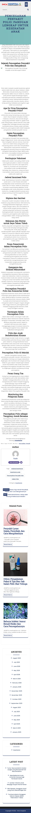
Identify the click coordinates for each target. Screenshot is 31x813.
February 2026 (16, 683)
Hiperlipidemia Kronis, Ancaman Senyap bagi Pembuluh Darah (16, 777)
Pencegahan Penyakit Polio (15, 475)
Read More (8, 544)
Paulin (15, 458)
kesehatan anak (15, 472)
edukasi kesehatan (17, 468)
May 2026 (17, 670)
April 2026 (17, 675)
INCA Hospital (21, 811)
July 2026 (17, 662)
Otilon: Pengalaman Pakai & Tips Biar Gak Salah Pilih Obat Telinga (15, 581)
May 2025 (17, 720)
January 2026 (16, 687)
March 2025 (17, 728)
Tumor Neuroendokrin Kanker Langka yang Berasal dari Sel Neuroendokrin (16, 769)
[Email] (21, 462)
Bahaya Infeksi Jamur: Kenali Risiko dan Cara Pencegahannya (15, 624)
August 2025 (17, 707)
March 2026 (17, 679)
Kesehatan (18, 440)
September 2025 (16, 703)
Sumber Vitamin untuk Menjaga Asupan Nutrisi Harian (17, 783)
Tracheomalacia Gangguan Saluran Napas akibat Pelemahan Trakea (17, 796)
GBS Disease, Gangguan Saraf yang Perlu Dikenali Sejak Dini (16, 789)
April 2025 (17, 724)
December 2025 (16, 691)
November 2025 (17, 695)
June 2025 (16, 716)
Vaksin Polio (15, 479)
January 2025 (16, 732)
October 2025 (16, 699)
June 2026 (16, 666)
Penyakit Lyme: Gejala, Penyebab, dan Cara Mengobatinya (14, 531)
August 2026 (17, 658)
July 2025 (17, 712)
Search (28, 9)
